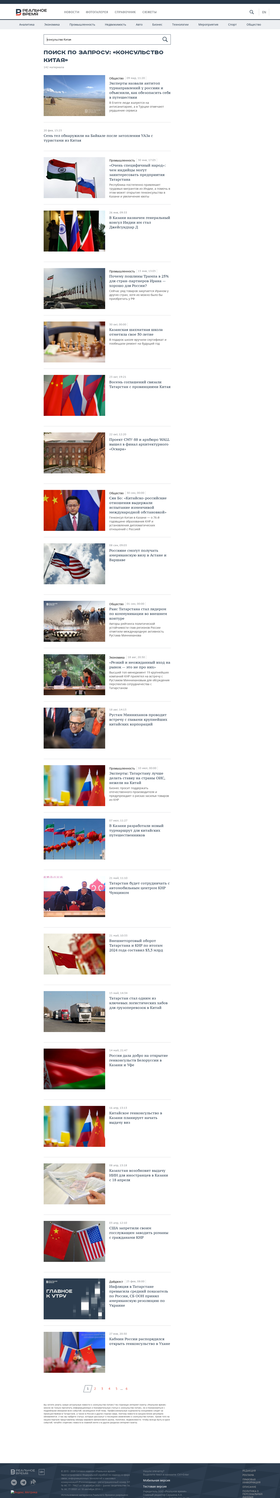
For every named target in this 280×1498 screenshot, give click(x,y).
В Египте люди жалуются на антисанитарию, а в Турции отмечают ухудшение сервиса (140, 96)
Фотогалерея (97, 12)
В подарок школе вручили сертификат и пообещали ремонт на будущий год (137, 336)
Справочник (125, 12)
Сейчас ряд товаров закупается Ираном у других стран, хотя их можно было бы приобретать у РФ (139, 287)
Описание (249, 1487)
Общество (254, 24)
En (264, 12)
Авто (139, 24)
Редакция (249, 1470)
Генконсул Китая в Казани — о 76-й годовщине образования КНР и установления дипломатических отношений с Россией (138, 513)
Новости (71, 12)
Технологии (180, 24)
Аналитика (26, 24)
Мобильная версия (156, 1480)
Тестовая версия (155, 1486)
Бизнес (157, 24)
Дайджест (116, 1282)
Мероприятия (208, 24)
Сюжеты (149, 12)
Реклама (248, 1475)
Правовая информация (251, 1481)
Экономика (52, 24)
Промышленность (82, 24)
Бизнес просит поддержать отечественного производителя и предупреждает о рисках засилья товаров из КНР (139, 786)
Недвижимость (115, 24)
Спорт (232, 24)
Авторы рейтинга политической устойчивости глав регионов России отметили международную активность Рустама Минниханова (138, 622)
